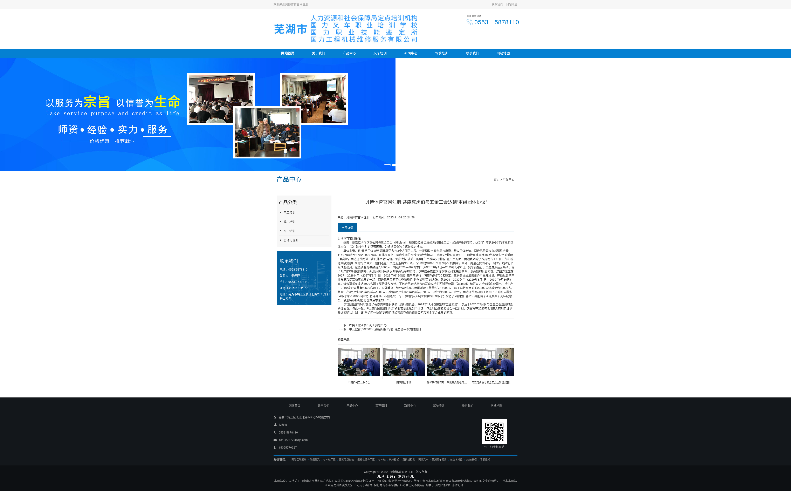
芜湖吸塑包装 (346, 459)
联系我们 (497, 4)
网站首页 (287, 53)
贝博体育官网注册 (357, 217)
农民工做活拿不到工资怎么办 (368, 325)
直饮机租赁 (409, 459)
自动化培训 (291, 240)
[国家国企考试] (404, 361)
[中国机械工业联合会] (359, 361)
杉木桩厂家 (329, 459)
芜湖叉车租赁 (439, 459)
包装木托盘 (456, 459)
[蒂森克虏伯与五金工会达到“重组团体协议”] (493, 361)
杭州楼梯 (394, 459)
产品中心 (349, 53)
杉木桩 (382, 459)
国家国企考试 (403, 382)
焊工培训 (289, 221)
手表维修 (485, 459)
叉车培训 (380, 53)
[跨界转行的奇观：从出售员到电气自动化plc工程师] (448, 361)
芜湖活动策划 (298, 459)
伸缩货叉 (315, 459)
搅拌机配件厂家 (366, 459)
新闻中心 (411, 53)
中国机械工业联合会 (359, 382)
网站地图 (511, 4)
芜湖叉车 (423, 459)
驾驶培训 (441, 53)
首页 (497, 179)
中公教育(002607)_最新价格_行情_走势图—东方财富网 (385, 329)
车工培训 (289, 231)
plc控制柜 (471, 459)
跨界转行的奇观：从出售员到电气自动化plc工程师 (454, 382)
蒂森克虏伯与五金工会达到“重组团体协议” (495, 382)
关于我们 (318, 53)
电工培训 (289, 212)
